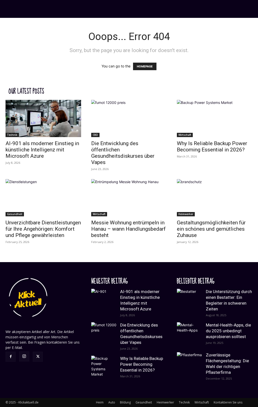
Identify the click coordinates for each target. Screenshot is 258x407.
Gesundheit (14, 214)
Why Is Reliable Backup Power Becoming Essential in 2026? (212, 146)
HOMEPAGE (145, 66)
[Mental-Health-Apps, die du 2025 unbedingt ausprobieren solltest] (189, 334)
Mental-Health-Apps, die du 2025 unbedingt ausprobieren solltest (228, 330)
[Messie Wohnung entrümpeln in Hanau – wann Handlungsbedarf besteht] (129, 197)
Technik (12, 135)
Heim (100, 402)
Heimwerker (185, 214)
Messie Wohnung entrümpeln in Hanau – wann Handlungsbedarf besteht (128, 229)
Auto (111, 402)
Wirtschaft (184, 135)
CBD (95, 135)
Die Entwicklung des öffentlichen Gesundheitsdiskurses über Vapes (122, 152)
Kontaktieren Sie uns (228, 402)
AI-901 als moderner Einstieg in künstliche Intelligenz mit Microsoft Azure (42, 149)
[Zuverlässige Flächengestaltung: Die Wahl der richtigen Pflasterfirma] (189, 364)
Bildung (125, 402)
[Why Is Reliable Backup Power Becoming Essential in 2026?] (214, 118)
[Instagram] (24, 356)
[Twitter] (38, 357)
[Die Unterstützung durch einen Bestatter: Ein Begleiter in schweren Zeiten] (189, 301)
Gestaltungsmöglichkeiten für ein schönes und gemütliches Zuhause (211, 229)
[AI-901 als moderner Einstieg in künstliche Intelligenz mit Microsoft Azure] (43, 118)
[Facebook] (11, 357)
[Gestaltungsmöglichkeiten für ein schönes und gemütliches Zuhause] (214, 197)
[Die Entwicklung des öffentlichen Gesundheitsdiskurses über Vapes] (129, 118)
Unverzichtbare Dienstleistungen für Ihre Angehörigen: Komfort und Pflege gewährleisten (43, 229)
